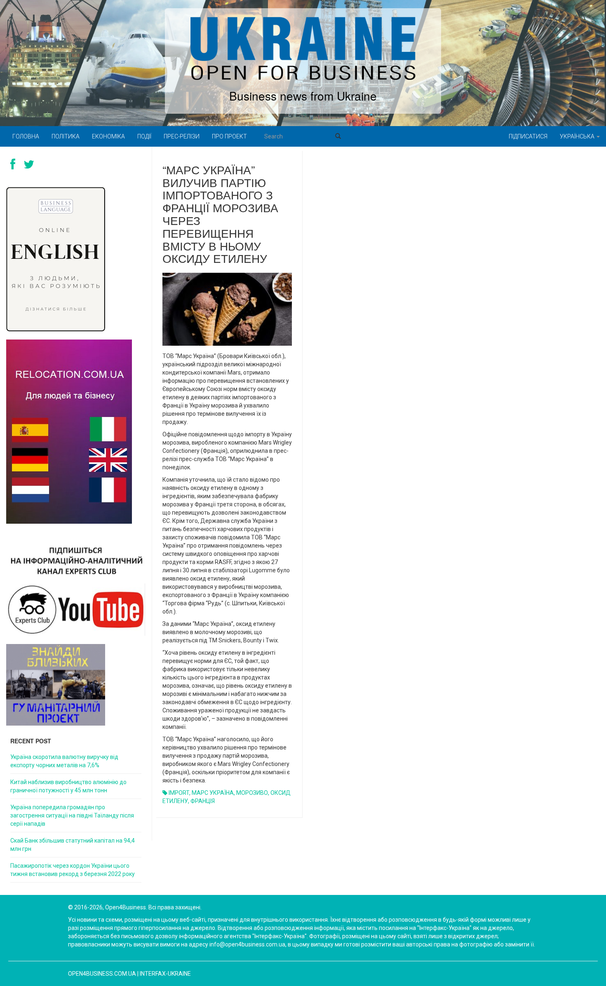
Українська (578, 136)
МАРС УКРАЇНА (213, 792)
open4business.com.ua (102, 973)
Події (144, 136)
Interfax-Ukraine (165, 973)
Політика (66, 136)
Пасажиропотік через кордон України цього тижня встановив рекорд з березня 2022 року (72, 869)
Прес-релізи (182, 136)
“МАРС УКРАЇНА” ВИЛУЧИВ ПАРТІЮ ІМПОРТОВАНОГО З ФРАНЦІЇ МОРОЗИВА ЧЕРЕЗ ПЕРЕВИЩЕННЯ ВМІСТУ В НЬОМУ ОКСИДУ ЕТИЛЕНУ (220, 214)
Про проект (229, 136)
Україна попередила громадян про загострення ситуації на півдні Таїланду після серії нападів (72, 815)
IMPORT (179, 792)
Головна (25, 136)
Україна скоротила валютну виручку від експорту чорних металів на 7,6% (64, 761)
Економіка (108, 136)
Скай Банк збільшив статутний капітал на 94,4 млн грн (72, 844)
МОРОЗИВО (252, 792)
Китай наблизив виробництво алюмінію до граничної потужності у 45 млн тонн (68, 786)
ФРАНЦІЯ (202, 801)
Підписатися (528, 136)
